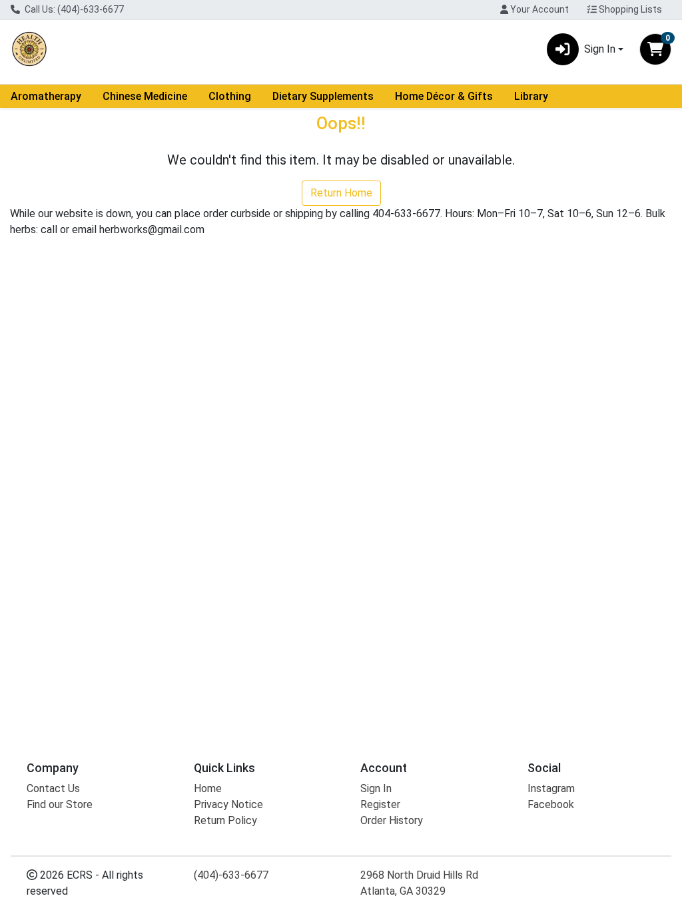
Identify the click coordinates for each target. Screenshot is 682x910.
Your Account (538, 9)
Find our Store (60, 804)
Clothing (229, 96)
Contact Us (53, 788)
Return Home (341, 193)
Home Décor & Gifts (444, 96)
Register (380, 804)
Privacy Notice (228, 804)
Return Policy (225, 820)
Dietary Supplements (323, 96)
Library (531, 96)
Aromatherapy (46, 96)
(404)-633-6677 (231, 875)
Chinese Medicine (145, 96)
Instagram (551, 788)
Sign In (376, 788)
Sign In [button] (599, 49)
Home (208, 788)
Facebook (550, 804)
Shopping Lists (629, 9)
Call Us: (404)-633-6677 (73, 9)
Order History (391, 820)
